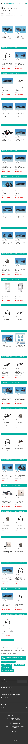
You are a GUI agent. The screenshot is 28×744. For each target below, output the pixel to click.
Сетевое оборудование (8, 691)
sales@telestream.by (15, 719)
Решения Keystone (19, 664)
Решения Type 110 (6, 667)
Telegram (12, 731)
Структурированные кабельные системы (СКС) (12, 658)
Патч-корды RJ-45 (6, 664)
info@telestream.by (15, 723)
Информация (5, 710)
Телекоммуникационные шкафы (10, 694)
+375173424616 (10, 715)
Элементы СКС (5, 697)
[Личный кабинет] (23, 3)
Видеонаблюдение (6, 687)
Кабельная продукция (7, 700)
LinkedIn (15, 731)
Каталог (3, 704)
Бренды (3, 707)
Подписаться (22, 681)
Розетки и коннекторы (7, 670)
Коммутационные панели (8, 661)
